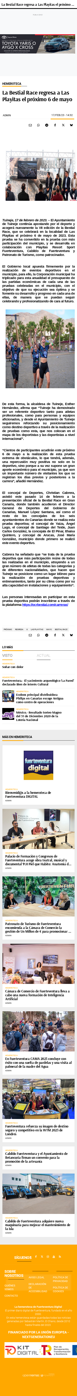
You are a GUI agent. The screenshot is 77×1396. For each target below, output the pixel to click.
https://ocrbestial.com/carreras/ (45, 605)
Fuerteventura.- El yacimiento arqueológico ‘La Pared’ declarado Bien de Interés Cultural (38, 682)
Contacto (11, 1295)
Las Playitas (37, 629)
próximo (8, 629)
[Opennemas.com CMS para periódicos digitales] (38, 1375)
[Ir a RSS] (60, 1257)
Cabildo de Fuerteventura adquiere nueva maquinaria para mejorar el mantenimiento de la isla (37, 1225)
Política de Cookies (60, 1289)
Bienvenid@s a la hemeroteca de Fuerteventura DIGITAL (28, 794)
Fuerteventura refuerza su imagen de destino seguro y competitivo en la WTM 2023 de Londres (36, 1130)
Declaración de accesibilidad (38, 1288)
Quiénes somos (9, 1287)
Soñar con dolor (12, 667)
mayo (49, 629)
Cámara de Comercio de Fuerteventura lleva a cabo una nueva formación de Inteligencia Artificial (37, 995)
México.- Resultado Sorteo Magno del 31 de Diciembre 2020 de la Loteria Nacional (38, 716)
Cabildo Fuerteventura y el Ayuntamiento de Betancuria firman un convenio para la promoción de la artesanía (36, 1157)
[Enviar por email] (30, 125)
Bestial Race (61, 629)
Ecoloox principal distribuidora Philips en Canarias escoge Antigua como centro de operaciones (39, 698)
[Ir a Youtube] (54, 1257)
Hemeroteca (11, 83)
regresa (19, 629)
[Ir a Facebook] (36, 1257)
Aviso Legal (36, 1277)
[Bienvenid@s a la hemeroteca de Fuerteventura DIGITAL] (38, 765)
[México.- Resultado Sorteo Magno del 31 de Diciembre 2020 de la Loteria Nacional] (8, 714)
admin (7, 115)
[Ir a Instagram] (48, 1257)
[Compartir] (38, 125)
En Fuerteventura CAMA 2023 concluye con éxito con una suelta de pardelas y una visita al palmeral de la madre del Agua (38, 1062)
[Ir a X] (42, 1257)
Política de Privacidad (60, 1279)
